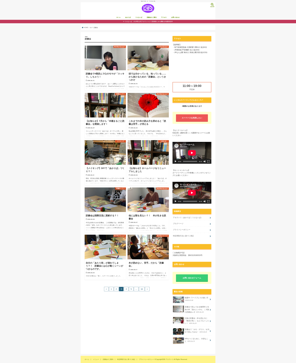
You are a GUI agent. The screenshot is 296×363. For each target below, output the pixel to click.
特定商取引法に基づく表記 (183, 236)
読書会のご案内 (152, 17)
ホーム (118, 17)
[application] (192, 153)
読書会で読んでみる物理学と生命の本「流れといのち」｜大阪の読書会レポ (197, 309)
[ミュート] (205, 161)
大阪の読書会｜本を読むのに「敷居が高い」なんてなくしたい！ (197, 320)
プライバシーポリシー (181, 230)
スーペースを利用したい (192, 118)
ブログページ (178, 223)
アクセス (164, 17)
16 (142, 289)
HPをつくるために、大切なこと (196, 340)
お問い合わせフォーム (192, 278)
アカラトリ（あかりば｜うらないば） (187, 217)
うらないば (138, 17)
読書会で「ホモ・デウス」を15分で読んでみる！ (197, 331)
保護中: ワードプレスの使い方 (196, 299)
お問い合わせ (175, 17)
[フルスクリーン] (208, 161)
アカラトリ (169, 359)
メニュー (96, 359)
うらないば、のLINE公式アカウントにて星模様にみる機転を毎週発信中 (148, 21)
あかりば (128, 17)
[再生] (175, 161)
